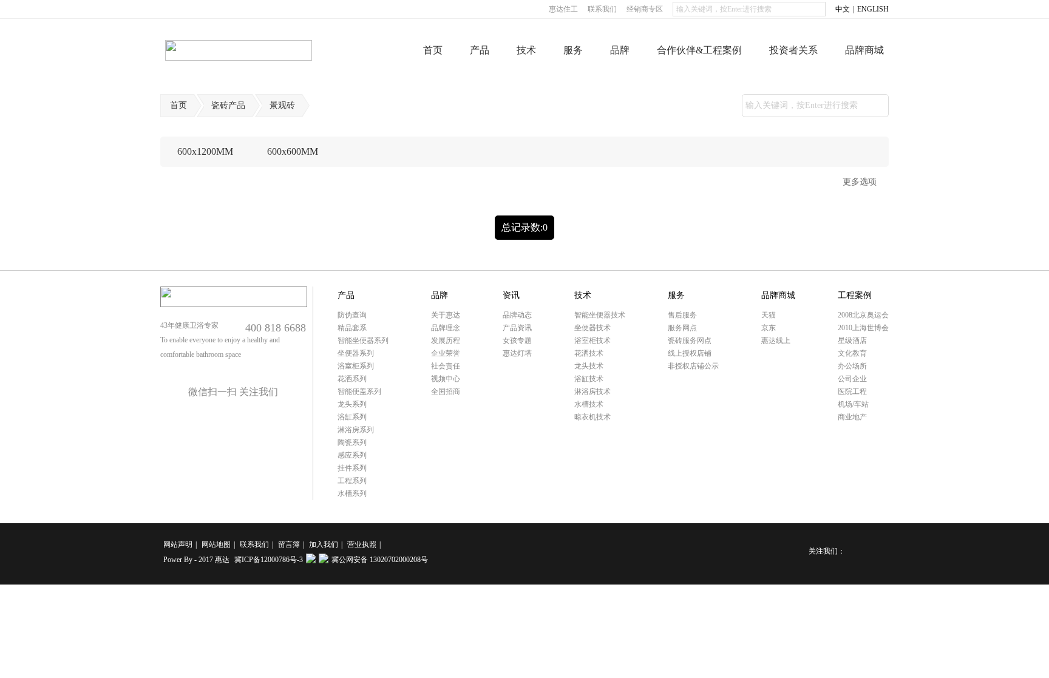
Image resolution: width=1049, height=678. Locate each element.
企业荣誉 (445, 353)
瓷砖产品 (228, 105)
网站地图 (216, 544)
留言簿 (289, 544)
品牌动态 (517, 315)
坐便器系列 (356, 353)
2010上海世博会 (863, 328)
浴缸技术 (588, 379)
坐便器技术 (592, 328)
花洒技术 (588, 353)
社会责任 (445, 366)
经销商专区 (644, 9)
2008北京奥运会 (863, 315)
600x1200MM (205, 151)
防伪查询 (352, 315)
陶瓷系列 (352, 442)
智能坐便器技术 (599, 315)
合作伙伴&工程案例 (699, 50)
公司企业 (852, 379)
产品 (479, 50)
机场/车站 (853, 404)
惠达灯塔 (517, 353)
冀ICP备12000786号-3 (268, 559)
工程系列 (352, 480)
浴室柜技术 (592, 340)
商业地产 (852, 417)
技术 (526, 50)
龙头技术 (588, 366)
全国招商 (445, 391)
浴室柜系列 (356, 366)
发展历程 (445, 340)
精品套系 (352, 328)
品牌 (620, 50)
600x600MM (292, 151)
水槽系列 (352, 493)
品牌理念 (445, 328)
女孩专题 (517, 340)
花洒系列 (352, 379)
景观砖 (282, 105)
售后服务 (682, 315)
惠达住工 (563, 9)
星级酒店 (852, 340)
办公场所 (852, 366)
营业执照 (361, 544)
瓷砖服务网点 (689, 340)
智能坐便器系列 (363, 340)
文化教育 (852, 353)
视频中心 (445, 379)
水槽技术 (588, 404)
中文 (842, 9)
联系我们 (602, 9)
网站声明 (177, 544)
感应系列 (352, 455)
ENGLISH (873, 9)
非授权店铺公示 (693, 366)
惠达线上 (775, 340)
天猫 (768, 315)
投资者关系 (793, 50)
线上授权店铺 (689, 353)
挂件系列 (352, 468)
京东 (768, 328)
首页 (433, 50)
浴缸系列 (352, 417)
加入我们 (323, 544)
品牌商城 (864, 50)
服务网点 (682, 328)
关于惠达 (445, 315)
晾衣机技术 (592, 417)
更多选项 (860, 181)
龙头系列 (352, 404)
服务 (573, 50)
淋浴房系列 (356, 429)
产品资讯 (517, 328)
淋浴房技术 (592, 391)
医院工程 (852, 391)
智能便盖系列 (359, 391)
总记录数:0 (524, 227)
